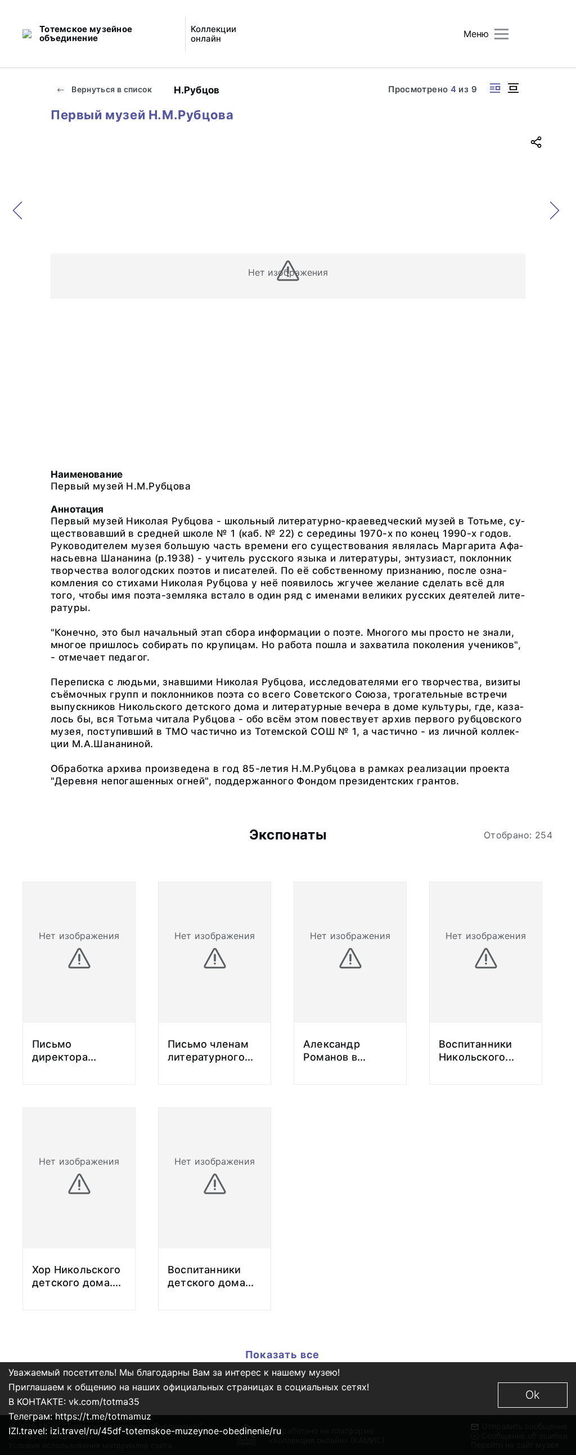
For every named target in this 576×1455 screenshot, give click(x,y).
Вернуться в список (111, 89)
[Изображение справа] (495, 88)
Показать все (284, 1354)
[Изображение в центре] (513, 88)
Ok (532, 1395)
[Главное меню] (501, 34)
